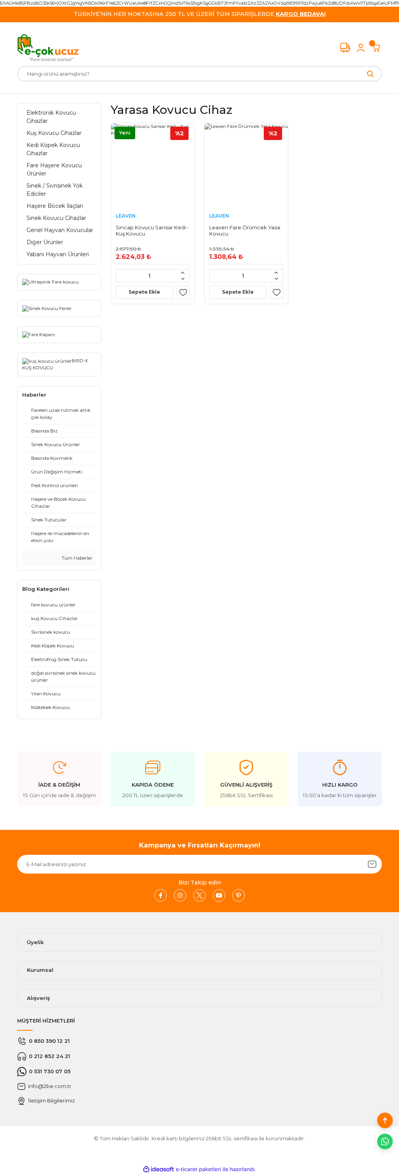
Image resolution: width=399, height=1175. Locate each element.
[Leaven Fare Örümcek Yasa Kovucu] (246, 165)
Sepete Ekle (144, 292)
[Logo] (48, 47)
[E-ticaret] (198, 1169)
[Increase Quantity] (183, 272)
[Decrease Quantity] (183, 279)
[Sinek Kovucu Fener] (47, 308)
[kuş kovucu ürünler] (47, 360)
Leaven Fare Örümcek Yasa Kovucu (244, 230)
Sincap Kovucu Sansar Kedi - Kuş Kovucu (152, 230)
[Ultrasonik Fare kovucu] (50, 282)
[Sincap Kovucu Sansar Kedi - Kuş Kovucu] (152, 165)
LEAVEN (126, 216)
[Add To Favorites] (183, 292)
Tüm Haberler (76, 558)
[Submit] (372, 864)
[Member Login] (360, 47)
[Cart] (376, 47)
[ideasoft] (158, 1169)
